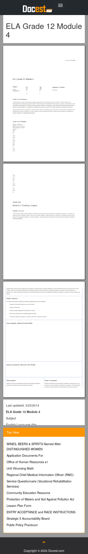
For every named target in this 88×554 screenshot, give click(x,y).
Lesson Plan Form (19, 505)
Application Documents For (25, 455)
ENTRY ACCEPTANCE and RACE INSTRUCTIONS (41, 512)
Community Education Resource (28, 493)
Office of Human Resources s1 (27, 462)
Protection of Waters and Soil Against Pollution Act (40, 499)
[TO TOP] (44, 542)
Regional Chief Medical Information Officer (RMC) (40, 475)
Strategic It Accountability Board (28, 518)
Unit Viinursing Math (20, 468)
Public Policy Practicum (22, 525)
